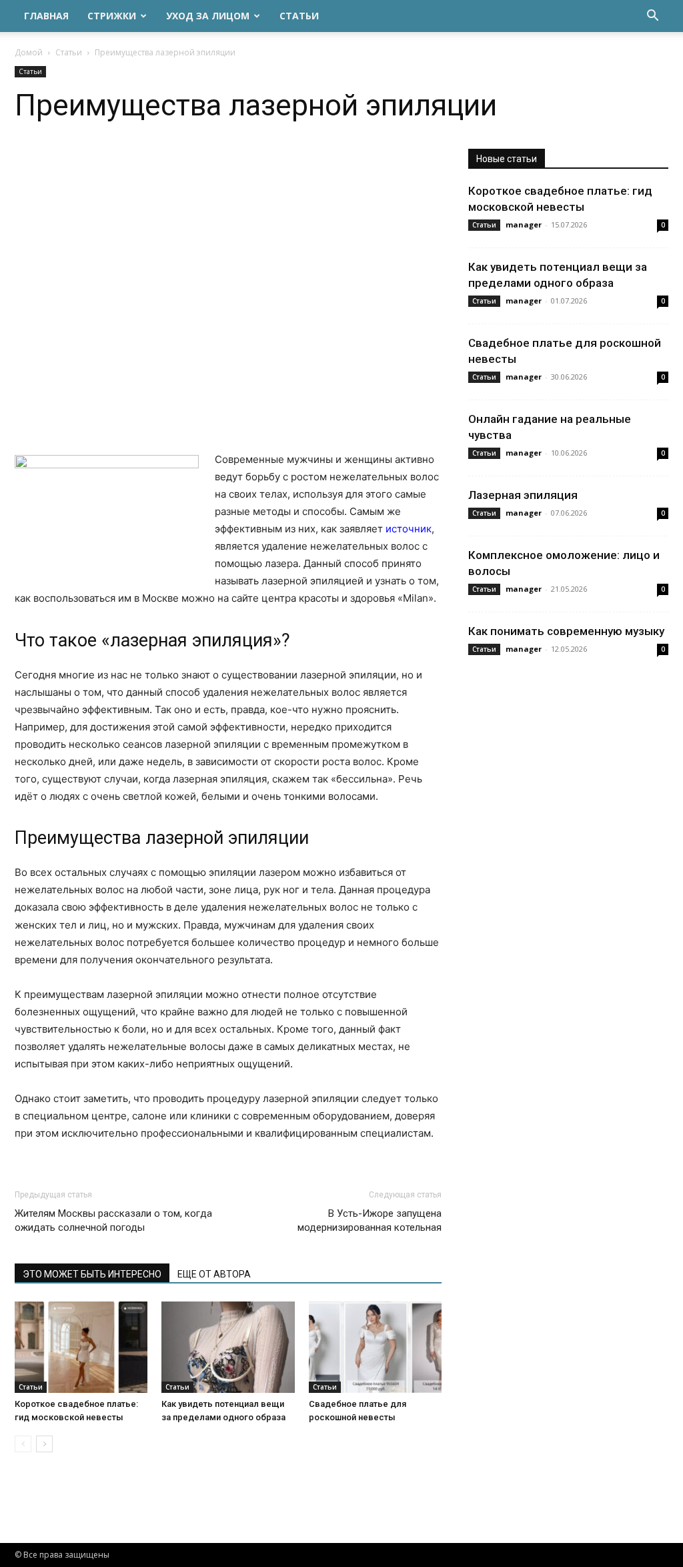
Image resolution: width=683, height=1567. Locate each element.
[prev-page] (23, 1444)
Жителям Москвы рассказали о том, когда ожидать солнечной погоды (113, 1220)
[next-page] (44, 1444)
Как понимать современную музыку (566, 631)
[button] (652, 17)
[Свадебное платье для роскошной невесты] (375, 1347)
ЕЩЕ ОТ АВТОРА (214, 1274)
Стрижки (111, 15)
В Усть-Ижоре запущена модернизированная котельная (369, 1220)
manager (524, 224)
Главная (46, 15)
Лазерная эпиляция (523, 495)
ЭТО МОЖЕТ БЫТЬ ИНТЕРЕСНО (92, 1274)
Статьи (299, 15)
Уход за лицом (207, 15)
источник (409, 528)
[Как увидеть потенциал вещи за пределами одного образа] (227, 1347)
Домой (29, 52)
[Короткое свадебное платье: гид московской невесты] (81, 1347)
